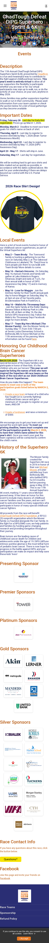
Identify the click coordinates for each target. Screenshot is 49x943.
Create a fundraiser (15, 412)
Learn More (28, 934)
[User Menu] (46, 5)
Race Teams (7, 907)
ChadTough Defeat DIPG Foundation (18, 515)
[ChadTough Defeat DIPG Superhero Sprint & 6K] (13, 9)
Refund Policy (8, 918)
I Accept (24, 938)
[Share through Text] (34, 44)
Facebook (5, 878)
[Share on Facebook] (14, 44)
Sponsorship (8, 912)
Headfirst (43, 74)
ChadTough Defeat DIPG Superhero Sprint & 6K (25, 22)
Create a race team (15, 394)
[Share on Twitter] (19, 44)
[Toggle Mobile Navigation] (5, 6)
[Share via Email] (29, 44)
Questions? (10, 859)
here (34, 339)
